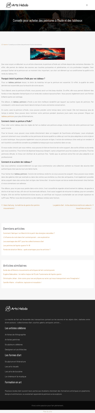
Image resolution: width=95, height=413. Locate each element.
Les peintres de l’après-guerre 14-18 (16, 245)
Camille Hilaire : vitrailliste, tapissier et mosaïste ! (22, 282)
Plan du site (47, 411)
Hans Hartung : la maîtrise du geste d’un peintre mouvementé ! (21, 206)
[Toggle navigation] (86, 5)
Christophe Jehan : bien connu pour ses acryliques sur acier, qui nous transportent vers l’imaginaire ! (41, 278)
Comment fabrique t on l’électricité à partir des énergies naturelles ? (29, 233)
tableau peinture (7, 116)
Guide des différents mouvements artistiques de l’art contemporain (29, 270)
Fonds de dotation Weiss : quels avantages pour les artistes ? (26, 249)
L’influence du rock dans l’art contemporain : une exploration (26, 237)
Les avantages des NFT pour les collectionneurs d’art (23, 241)
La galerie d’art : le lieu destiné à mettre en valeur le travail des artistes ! (72, 206)
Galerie (6, 44)
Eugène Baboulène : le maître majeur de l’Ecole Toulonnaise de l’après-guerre (32, 274)
